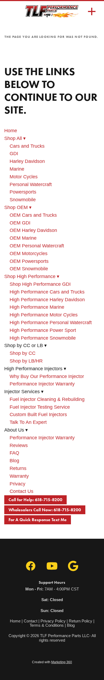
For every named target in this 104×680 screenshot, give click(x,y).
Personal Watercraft (31, 184)
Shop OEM (17, 207)
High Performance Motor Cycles (44, 314)
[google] (73, 566)
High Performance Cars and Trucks (47, 292)
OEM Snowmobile (29, 268)
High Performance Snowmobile (43, 338)
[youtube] (52, 566)
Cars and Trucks (27, 146)
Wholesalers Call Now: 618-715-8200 (45, 509)
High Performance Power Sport (43, 330)
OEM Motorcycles (28, 253)
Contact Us (21, 491)
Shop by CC (22, 353)
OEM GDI (20, 223)
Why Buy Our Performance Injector (47, 376)
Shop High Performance (31, 276)
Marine (17, 169)
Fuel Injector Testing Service (40, 407)
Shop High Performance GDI (40, 284)
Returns (18, 468)
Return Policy (80, 621)
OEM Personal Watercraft (37, 245)
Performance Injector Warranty (42, 384)
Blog (14, 460)
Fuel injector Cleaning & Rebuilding (47, 399)
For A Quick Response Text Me (38, 519)
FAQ (14, 453)
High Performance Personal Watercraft (51, 322)
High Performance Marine (37, 307)
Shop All (15, 138)
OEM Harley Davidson (33, 230)
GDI (14, 153)
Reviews (19, 445)
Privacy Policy (53, 621)
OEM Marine (23, 238)
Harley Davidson (27, 161)
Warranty (19, 476)
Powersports (23, 192)
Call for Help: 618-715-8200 (35, 499)
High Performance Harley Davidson (47, 299)
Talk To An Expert (28, 422)
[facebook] (31, 566)
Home (10, 130)
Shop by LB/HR (26, 361)
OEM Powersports (29, 261)
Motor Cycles (24, 176)
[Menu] (91, 11)
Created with (52, 662)
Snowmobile (23, 199)
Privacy (17, 483)
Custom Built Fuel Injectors (38, 414)
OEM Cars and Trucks (33, 215)
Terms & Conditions (47, 625)
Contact (30, 621)
